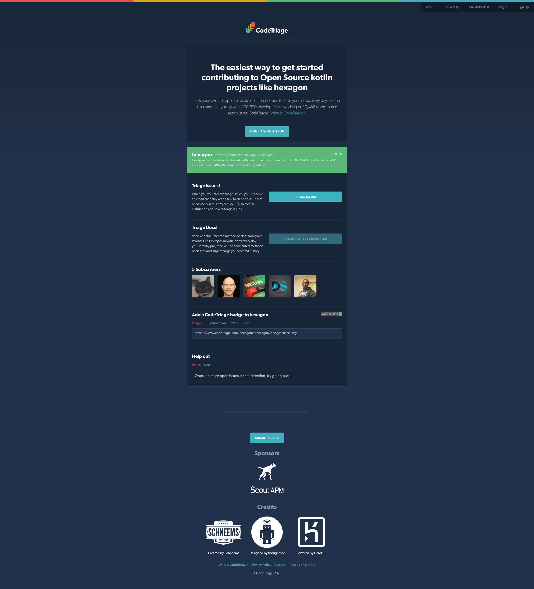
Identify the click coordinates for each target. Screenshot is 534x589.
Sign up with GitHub (267, 131)
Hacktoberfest (479, 7)
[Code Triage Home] (267, 28)
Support (280, 565)
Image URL (199, 323)
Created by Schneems (223, 553)
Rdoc (245, 323)
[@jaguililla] (254, 296)
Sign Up (523, 7)
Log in (503, 7)
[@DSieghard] (280, 296)
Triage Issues (305, 196)
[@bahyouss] (305, 296)
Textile (233, 323)
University (452, 7)
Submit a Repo (267, 437)
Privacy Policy (261, 565)
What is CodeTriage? (287, 113)
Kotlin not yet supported (305, 238)
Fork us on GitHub (303, 565)
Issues (196, 365)
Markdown (218, 323)
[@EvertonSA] (203, 296)
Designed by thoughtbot (267, 553)
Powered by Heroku (310, 553)
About (430, 7)
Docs (207, 365)
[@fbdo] (229, 296)
